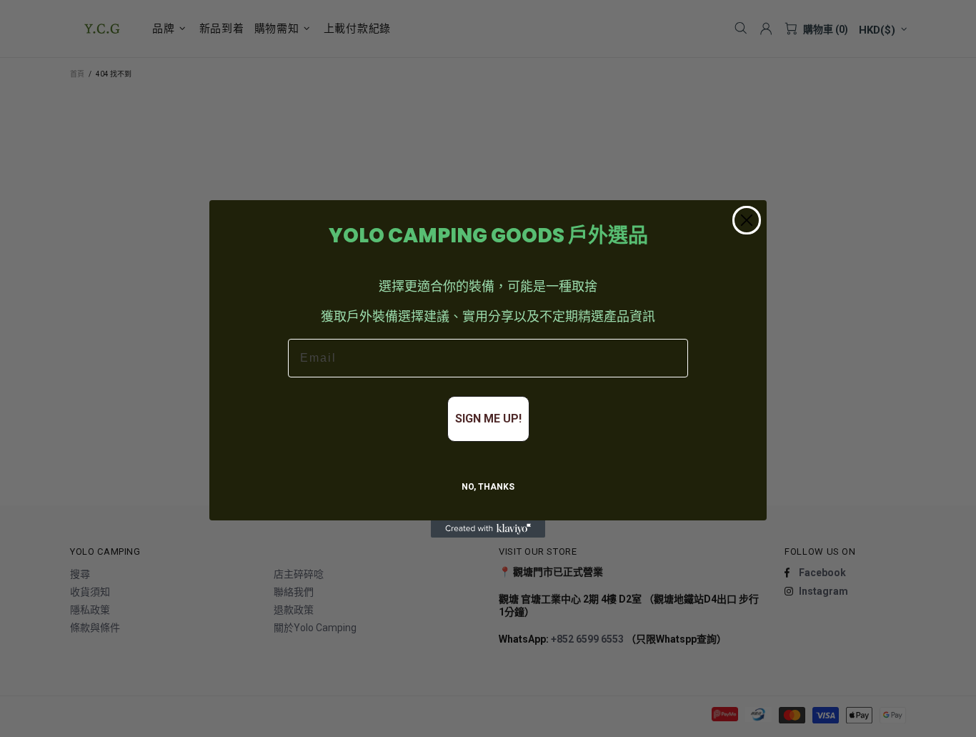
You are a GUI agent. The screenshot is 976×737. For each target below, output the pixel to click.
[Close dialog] (747, 220)
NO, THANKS (488, 487)
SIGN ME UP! (488, 418)
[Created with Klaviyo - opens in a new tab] (488, 529)
